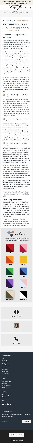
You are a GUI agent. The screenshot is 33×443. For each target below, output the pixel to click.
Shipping (4, 364)
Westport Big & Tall (18, 440)
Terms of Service (5, 373)
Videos (3, 398)
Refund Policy (5, 371)
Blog (3, 400)
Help (3, 358)
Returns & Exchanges (6, 366)
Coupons (4, 367)
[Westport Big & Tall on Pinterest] (10, 405)
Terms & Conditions (6, 385)
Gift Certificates (5, 397)
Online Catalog (5, 362)
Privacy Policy (5, 369)
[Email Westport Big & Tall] (3, 405)
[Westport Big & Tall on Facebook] (5, 405)
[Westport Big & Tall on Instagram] (8, 405)
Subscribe (27, 421)
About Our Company (6, 395)
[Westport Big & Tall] (16, 7)
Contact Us (4, 360)
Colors (26, 12)
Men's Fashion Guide (6, 381)
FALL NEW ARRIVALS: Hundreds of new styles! (16, 2)
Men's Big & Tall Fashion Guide (15, 12)
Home (4, 12)
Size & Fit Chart (5, 387)
